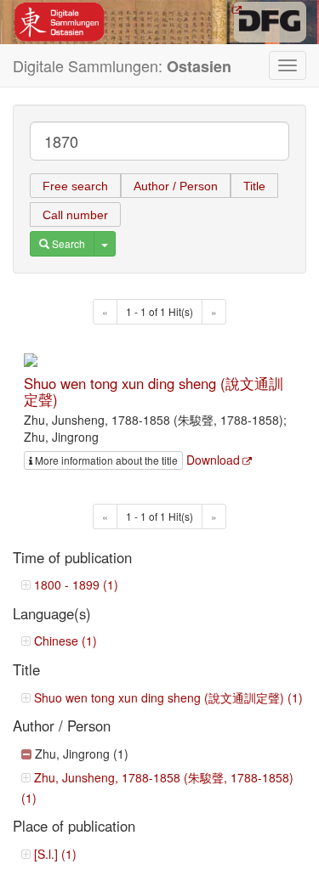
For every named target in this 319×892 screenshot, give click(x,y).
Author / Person (176, 186)
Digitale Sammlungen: (122, 65)
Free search (75, 186)
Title (254, 186)
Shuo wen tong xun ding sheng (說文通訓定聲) (153, 391)
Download (213, 459)
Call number (75, 215)
